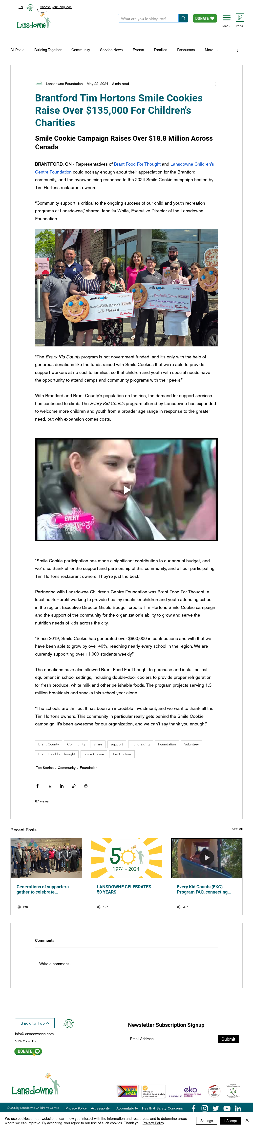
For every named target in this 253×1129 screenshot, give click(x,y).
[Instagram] (204, 1108)
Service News (111, 50)
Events (138, 50)
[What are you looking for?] (183, 18)
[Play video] (126, 489)
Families (160, 50)
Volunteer (191, 744)
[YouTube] (227, 1108)
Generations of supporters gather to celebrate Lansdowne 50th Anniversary (45, 889)
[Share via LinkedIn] (61, 786)
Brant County (48, 744)
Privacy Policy (153, 1122)
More (209, 50)
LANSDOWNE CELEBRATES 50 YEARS (124, 889)
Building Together (48, 50)
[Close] (247, 1120)
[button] (227, 17)
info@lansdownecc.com (34, 1034)
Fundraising (140, 744)
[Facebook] (193, 1108)
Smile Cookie (94, 754)
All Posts (17, 50)
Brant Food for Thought (56, 754)
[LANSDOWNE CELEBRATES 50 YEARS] (126, 858)
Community (80, 50)
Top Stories (45, 768)
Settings (206, 1120)
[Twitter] (215, 1108)
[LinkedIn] (238, 1108)
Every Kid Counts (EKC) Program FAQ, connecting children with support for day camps (205, 889)
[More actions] (215, 84)
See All (237, 829)
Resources (186, 50)
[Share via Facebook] (37, 786)
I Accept (230, 1120)
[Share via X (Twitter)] (49, 786)
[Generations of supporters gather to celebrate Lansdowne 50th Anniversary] (46, 858)
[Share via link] (73, 786)
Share (97, 744)
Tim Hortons (121, 754)
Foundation (167, 744)
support (117, 744)
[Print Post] (86, 786)
